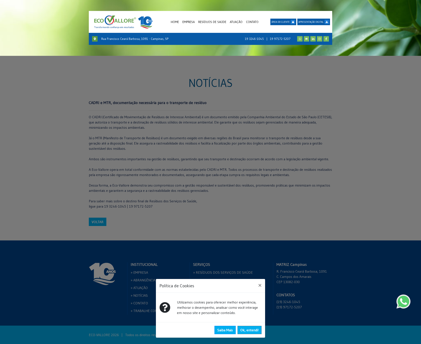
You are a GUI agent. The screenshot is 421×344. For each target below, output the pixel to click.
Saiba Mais (225, 330)
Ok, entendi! (249, 330)
